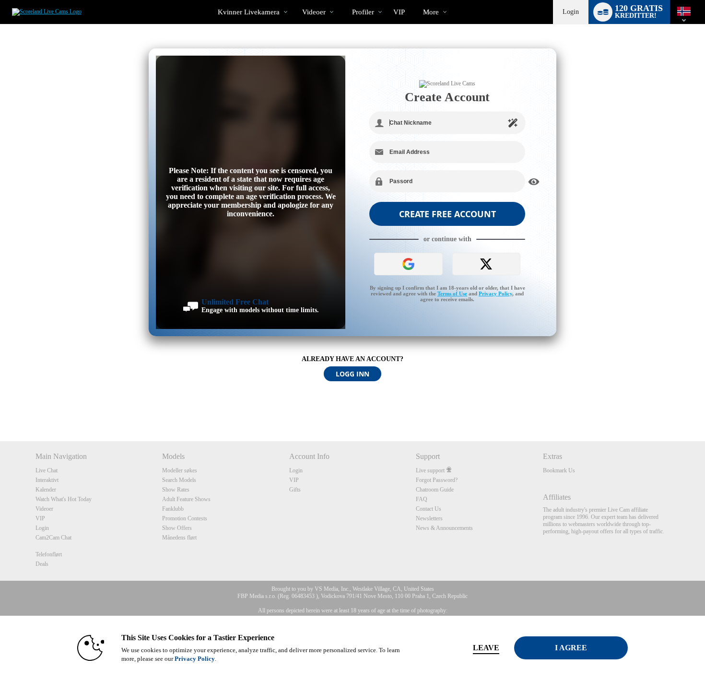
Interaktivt (47, 480)
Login (571, 11)
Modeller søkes (179, 470)
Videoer (314, 12)
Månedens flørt (179, 537)
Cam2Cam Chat (53, 537)
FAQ (421, 499)
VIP (399, 12)
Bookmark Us (559, 470)
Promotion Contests (184, 518)
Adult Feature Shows (186, 499)
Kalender (45, 489)
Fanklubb (173, 508)
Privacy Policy (495, 293)
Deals (41, 564)
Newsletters (429, 518)
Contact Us (428, 508)
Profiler (363, 12)
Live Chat (46, 470)
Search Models (179, 480)
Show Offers (177, 528)
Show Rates (175, 489)
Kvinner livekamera (249, 12)
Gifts (295, 489)
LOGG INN (352, 373)
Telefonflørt (48, 554)
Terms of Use (452, 293)
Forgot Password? (437, 480)
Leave (486, 648)
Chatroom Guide (435, 489)
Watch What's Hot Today (63, 499)
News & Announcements (444, 528)
